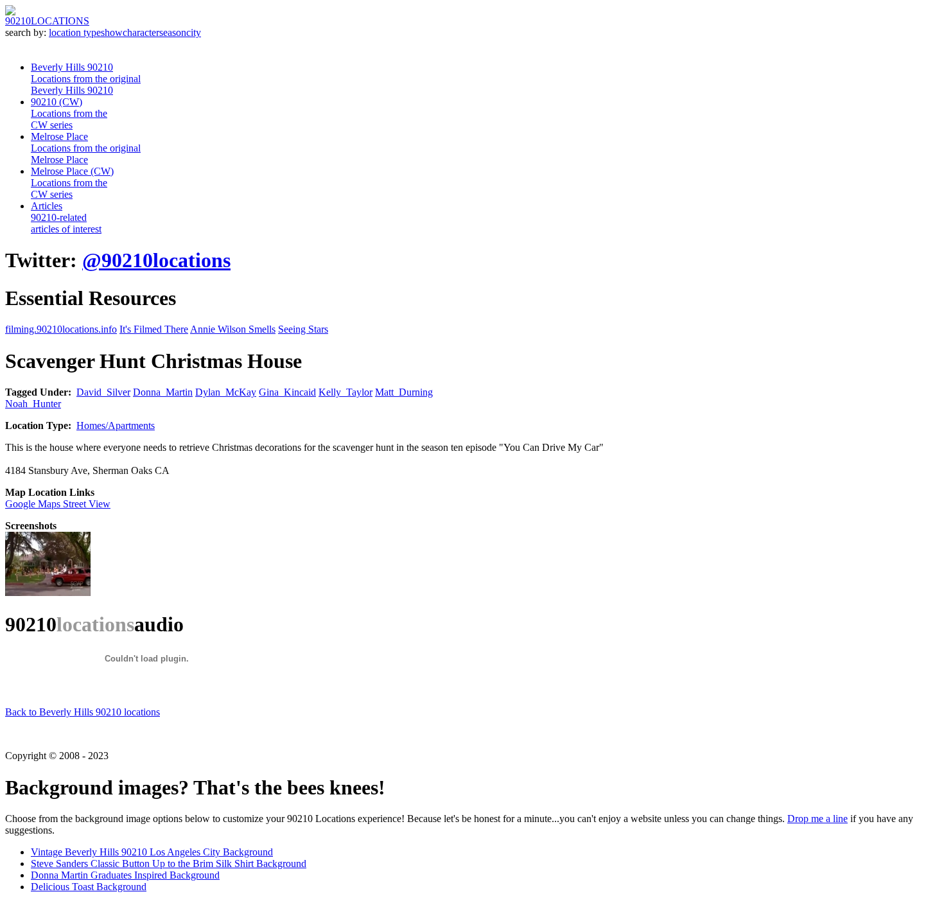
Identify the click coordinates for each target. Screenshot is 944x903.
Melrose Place (86, 148)
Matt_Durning (404, 392)
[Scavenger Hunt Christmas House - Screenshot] (48, 592)
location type (75, 32)
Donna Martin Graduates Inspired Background (125, 875)
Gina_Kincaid (287, 392)
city (193, 32)
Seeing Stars (303, 329)
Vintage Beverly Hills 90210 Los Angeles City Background (152, 851)
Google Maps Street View (57, 503)
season (172, 32)
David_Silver (103, 392)
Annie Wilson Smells (232, 329)
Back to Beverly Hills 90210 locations (82, 711)
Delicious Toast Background (88, 886)
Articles (66, 217)
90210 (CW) (69, 113)
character (141, 32)
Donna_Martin (163, 392)
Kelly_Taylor (345, 392)
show (112, 32)
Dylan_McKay (225, 392)
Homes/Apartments (115, 425)
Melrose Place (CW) (72, 183)
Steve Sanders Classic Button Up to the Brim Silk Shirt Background (168, 863)
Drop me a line (817, 818)
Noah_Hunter (33, 403)
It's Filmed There (153, 329)
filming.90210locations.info (61, 329)
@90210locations (156, 260)
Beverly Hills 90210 (86, 79)
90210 (47, 20)
